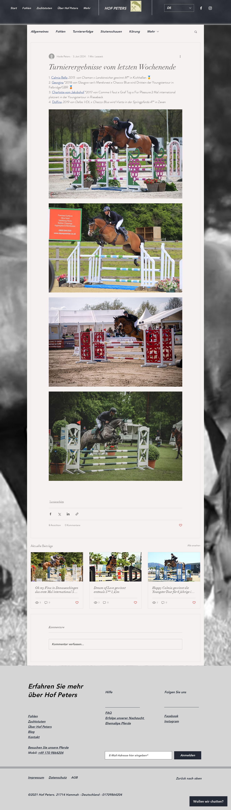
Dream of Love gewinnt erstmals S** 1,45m (110, 590)
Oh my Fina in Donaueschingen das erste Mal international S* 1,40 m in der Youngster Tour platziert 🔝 (56, 590)
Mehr (151, 31)
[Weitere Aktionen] (180, 56)
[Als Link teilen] (77, 514)
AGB (74, 777)
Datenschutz (58, 777)
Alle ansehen (194, 545)
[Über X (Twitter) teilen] (59, 514)
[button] (195, 31)
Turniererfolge (83, 31)
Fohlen (60, 31)
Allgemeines (39, 31)
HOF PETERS (115, 8)
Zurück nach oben (189, 778)
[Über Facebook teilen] (50, 514)
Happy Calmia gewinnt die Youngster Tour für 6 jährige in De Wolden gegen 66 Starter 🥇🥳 (173, 590)
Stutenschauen (111, 31)
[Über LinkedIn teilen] (68, 514)
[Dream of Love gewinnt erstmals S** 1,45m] (116, 567)
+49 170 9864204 (50, 753)
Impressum (36, 777)
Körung (134, 31)
